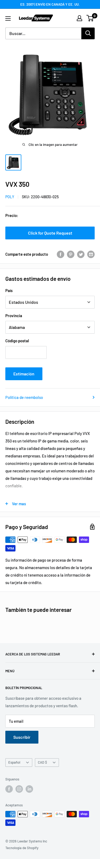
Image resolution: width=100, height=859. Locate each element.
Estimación (23, 373)
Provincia (13, 315)
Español (14, 762)
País (9, 290)
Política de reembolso (24, 397)
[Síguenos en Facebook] (9, 789)
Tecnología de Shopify (21, 848)
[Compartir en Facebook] (60, 254)
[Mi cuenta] (79, 18)
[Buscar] (88, 33)
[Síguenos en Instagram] (19, 789)
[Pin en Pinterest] (70, 254)
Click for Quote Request (50, 232)
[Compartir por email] (91, 254)
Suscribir (21, 737)
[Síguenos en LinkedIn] (29, 789)
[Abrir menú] (8, 18)
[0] (90, 18)
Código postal (17, 340)
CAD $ (42, 762)
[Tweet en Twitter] (81, 254)
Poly (9, 197)
